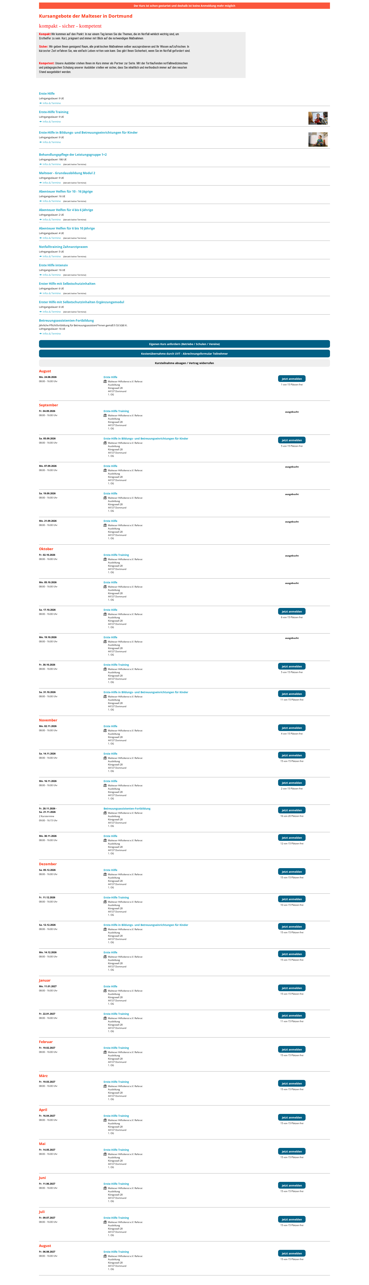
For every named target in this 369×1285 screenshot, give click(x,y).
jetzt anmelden (292, 379)
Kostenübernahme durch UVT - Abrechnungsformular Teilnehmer (184, 353)
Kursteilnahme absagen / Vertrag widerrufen (184, 363)
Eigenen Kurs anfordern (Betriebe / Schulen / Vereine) (184, 344)
